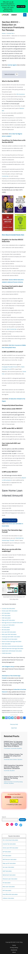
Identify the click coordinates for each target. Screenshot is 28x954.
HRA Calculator (6, 618)
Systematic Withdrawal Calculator (12, 651)
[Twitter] (16, 14)
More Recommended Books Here (13, 235)
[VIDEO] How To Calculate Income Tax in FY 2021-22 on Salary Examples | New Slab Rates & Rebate (13, 744)
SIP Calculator (6, 613)
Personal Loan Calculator (10, 879)
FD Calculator (6, 627)
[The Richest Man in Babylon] (20, 204)
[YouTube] (12, 14)
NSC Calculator (6, 644)
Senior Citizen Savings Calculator (11, 641)
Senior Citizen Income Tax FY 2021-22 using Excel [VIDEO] (13, 755)
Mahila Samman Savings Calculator (12, 648)
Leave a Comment (8, 781)
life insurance (21, 94)
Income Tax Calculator (8, 608)
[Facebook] (14, 14)
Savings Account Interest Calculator (12, 622)
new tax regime (12, 65)
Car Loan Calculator (8, 867)
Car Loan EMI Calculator (9, 632)
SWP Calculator (7, 871)
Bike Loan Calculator (9, 886)
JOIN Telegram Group (8, 666)
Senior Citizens (13, 759)
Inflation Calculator (8, 898)
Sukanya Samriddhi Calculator (11, 636)
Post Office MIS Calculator (10, 894)
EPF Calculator (7, 890)
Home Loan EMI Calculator (9, 611)
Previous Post (14, 724)
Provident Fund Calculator (9, 639)
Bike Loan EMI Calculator (9, 634)
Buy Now (13, 801)
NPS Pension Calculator (9, 859)
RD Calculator (6, 629)
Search (4, 817)
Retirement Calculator (9, 875)
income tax (5, 176)
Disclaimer (14, 950)
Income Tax (14, 748)
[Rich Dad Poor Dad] (7, 204)
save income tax (11, 329)
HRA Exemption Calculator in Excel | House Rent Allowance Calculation (13, 767)
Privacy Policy (14, 947)
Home (14, 945)
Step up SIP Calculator (8, 620)
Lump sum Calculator (8, 625)
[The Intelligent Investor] (7, 222)
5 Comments (7, 748)
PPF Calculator (6, 615)
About (14, 952)
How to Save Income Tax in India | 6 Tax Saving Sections (13, 778)
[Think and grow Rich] (20, 222)
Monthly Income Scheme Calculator (12, 646)
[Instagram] (13, 14)
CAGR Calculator (6, 653)
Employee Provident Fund (9, 367)
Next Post (14, 728)
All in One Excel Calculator (10, 840)
